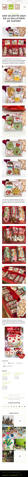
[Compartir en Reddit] (22, 406)
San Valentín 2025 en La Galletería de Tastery (7, 383)
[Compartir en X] (6, 406)
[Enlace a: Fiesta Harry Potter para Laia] (8, 421)
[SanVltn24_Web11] (14, 32)
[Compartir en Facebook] (3, 406)
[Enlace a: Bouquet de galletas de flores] (8, 444)
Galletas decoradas (14, 13)
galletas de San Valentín (14, 397)
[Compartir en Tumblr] (16, 406)
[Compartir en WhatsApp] (8, 406)
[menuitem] (24, 7)
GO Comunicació (8, 472)
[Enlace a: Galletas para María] (20, 456)
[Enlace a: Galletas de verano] (8, 433)
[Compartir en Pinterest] (11, 406)
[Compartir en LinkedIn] (14, 406)
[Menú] (24, 7)
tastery (18, 395)
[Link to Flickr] (23, 473)
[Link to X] (17, 473)
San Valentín (17, 399)
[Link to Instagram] (25, 473)
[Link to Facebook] (19, 473)
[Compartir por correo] (24, 406)
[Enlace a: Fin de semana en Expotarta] (20, 421)
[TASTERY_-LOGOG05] (11, 7)
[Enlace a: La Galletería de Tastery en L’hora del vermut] (20, 444)
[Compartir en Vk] (19, 406)
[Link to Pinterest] (21, 473)
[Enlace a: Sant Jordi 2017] (8, 456)
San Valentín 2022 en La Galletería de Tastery (7, 374)
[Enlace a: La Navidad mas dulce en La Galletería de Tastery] (20, 433)
